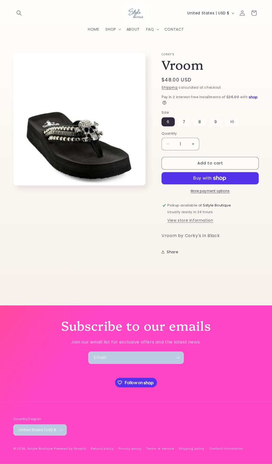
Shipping (170, 87)
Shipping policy (191, 448)
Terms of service (160, 448)
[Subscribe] (178, 357)
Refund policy (102, 448)
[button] (19, 13)
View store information (190, 220)
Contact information (226, 448)
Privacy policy (129, 448)
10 (235, 122)
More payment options (210, 191)
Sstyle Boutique (40, 448)
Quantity (169, 133)
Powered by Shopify (70, 448)
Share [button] (172, 252)
